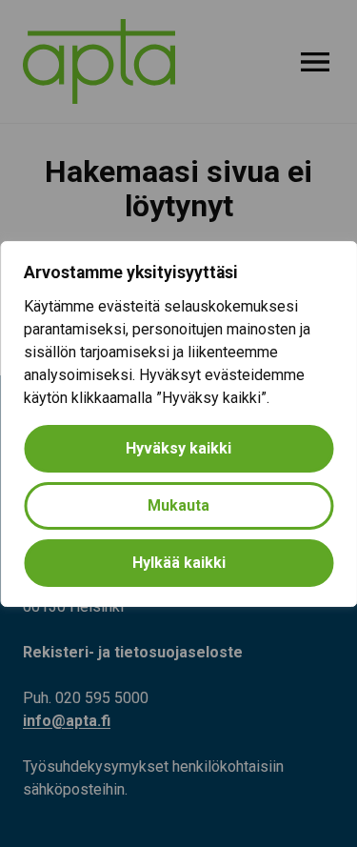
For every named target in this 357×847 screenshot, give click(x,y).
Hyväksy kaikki (178, 448)
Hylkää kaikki (179, 563)
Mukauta (178, 505)
